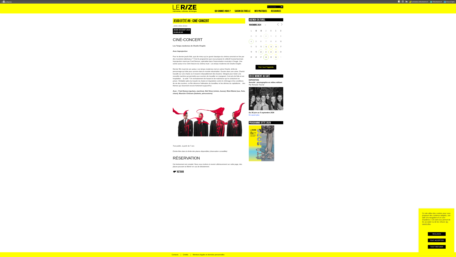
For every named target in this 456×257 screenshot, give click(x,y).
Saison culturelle (242, 11)
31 (266, 36)
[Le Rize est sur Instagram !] (403, 1)
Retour (180, 171)
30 (276, 57)
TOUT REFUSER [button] (436, 247)
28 (266, 57)
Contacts (175, 255)
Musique (185, 26)
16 (276, 47)
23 (276, 52)
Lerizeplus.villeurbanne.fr (419, 2)
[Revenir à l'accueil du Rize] (185, 8)
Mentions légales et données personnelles (208, 255)
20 (261, 52)
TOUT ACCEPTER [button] (437, 240)
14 (266, 47)
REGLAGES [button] (436, 234)
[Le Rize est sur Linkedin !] (406, 1)
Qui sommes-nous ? (223, 11)
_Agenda (175, 26)
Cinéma (180, 26)
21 (266, 52)
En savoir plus (254, 115)
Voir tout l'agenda (265, 67)
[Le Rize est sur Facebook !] (399, 1)
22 (271, 52)
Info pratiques (260, 11)
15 (271, 47)
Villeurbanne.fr (437, 2)
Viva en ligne (450, 2)
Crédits (185, 255)
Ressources (276, 11)
